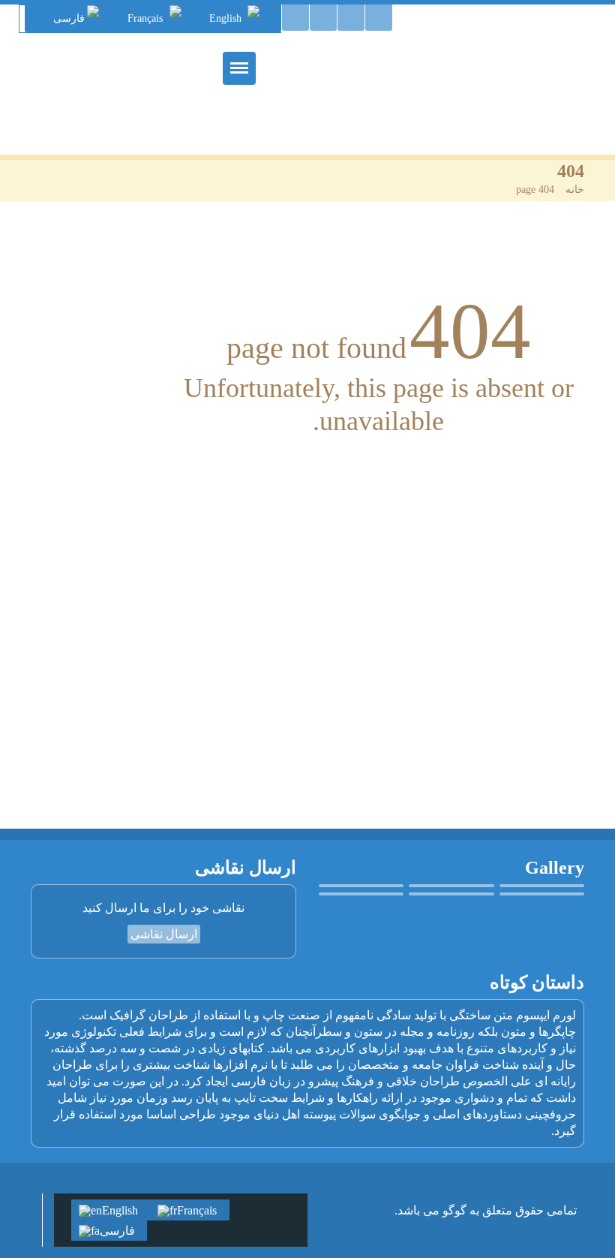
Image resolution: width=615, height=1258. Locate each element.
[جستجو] (378, 18)
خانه (575, 189)
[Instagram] (295, 18)
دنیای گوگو (524, 64)
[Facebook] (323, 18)
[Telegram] (351, 18)
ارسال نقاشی (163, 934)
